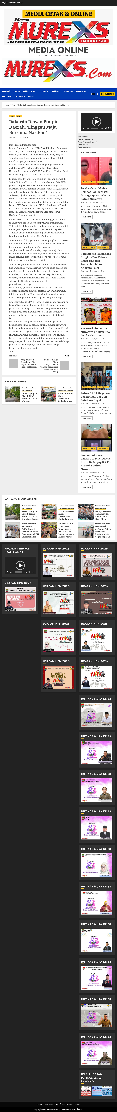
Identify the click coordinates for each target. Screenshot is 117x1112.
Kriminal (55, 91)
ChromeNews (66, 1109)
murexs (13, 138)
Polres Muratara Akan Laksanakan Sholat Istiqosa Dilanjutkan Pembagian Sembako (65, 401)
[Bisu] (106, 128)
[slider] (94, 128)
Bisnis (31, 97)
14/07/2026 (95, 404)
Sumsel (69, 1104)
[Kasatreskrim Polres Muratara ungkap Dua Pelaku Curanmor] (96, 311)
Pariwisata (20, 97)
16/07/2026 (95, 339)
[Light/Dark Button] (92, 94)
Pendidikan (68, 91)
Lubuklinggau (49, 1104)
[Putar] (83, 128)
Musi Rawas (60, 1104)
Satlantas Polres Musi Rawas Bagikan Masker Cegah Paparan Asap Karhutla (103, 534)
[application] (96, 122)
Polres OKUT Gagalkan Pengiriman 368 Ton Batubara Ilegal (96, 396)
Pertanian (7, 97)
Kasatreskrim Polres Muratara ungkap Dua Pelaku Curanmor (95, 332)
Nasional (77, 1104)
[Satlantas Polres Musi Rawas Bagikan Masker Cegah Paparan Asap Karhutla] (86, 530)
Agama (60, 388)
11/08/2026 (95, 271)
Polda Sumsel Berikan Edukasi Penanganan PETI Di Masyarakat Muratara (30, 534)
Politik (16, 91)
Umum (19, 116)
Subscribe (109, 94)
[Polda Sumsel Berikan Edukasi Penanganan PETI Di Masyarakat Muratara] (12, 530)
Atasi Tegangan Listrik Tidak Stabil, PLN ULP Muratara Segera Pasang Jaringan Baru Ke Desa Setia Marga (30, 519)
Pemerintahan (29, 91)
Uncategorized (27, 391)
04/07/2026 (95, 473)
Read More (86, 217)
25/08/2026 (96, 202)
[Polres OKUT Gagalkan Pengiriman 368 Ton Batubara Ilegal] (96, 376)
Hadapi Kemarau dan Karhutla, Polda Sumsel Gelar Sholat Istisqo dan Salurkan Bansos (103, 517)
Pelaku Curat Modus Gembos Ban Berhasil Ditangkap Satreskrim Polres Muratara (95, 193)
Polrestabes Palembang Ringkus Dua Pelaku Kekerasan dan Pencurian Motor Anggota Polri (96, 260)
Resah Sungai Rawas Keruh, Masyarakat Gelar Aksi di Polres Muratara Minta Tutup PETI (67, 535)
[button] (97, 94)
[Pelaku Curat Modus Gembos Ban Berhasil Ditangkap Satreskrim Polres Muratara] (96, 171)
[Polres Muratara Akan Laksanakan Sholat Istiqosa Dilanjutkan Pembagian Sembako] (48, 394)
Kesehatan (81, 91)
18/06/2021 (24, 138)
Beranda (6, 91)
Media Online (58, 50)
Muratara (39, 1104)
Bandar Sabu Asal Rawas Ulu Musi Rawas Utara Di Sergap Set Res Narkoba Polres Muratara (96, 462)
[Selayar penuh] (109, 128)
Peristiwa (44, 91)
